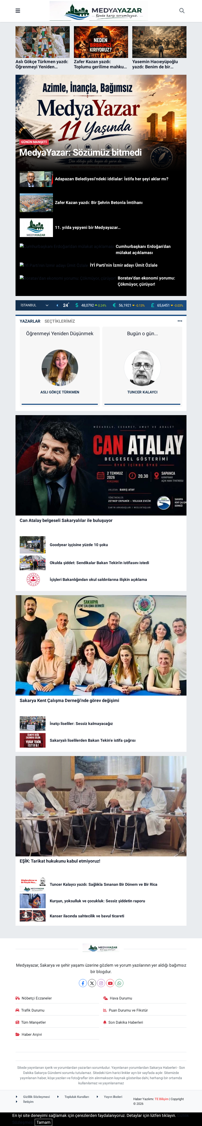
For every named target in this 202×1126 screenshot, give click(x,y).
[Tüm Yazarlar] (180, 321)
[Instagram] (101, 983)
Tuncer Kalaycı (142, 392)
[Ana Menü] (18, 10)
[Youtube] (110, 983)
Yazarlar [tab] (30, 321)
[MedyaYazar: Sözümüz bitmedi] (101, 122)
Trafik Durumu (32, 1010)
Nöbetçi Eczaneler (37, 998)
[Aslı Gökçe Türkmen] (59, 367)
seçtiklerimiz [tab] (60, 321)
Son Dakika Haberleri (125, 1022)
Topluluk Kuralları (76, 1097)
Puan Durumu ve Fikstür (128, 1010)
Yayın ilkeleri (112, 1097)
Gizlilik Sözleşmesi (36, 1097)
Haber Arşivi (32, 1034)
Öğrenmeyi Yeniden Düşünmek (59, 333)
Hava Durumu (121, 998)
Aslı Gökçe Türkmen (59, 392)
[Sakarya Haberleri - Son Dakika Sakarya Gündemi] (99, 10)
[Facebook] (83, 983)
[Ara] (181, 11)
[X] (92, 983)
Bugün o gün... (142, 333)
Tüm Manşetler (33, 1022)
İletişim (28, 1102)
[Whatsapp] (119, 983)
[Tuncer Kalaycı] (142, 367)
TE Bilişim (161, 1099)
